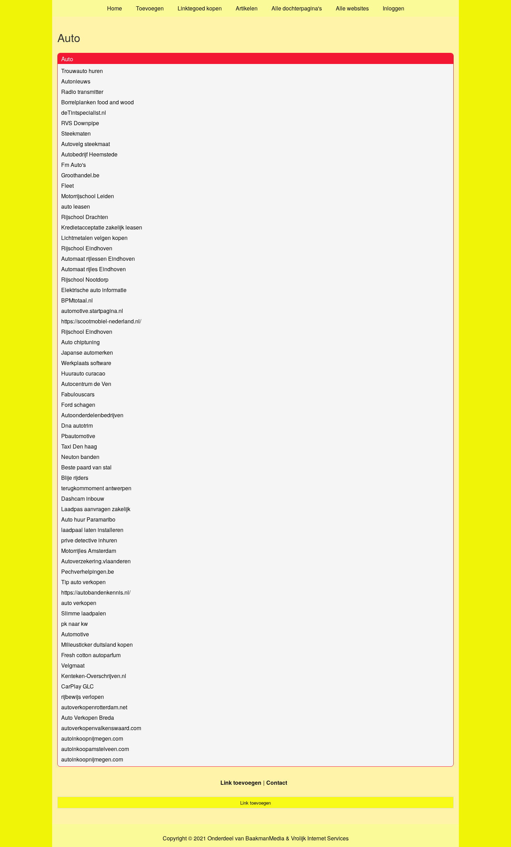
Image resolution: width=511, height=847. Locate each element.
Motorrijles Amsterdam (88, 551)
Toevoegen (150, 8)
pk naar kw (74, 624)
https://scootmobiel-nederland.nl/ (101, 321)
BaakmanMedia (264, 838)
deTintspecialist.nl (83, 112)
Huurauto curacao (83, 373)
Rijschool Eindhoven (86, 248)
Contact (276, 782)
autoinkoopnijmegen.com (92, 738)
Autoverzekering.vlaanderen (96, 561)
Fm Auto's (73, 165)
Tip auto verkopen (83, 582)
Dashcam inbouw (82, 498)
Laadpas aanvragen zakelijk (95, 509)
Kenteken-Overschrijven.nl (93, 676)
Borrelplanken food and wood (97, 102)
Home (114, 8)
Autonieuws (75, 81)
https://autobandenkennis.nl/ (95, 592)
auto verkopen (78, 603)
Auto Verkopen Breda (87, 717)
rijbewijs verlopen (82, 697)
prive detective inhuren (89, 540)
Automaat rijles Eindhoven (93, 269)
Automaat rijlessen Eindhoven (98, 259)
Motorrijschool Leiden (87, 196)
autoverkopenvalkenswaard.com (101, 728)
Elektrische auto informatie (94, 290)
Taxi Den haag (79, 446)
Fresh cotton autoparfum (91, 655)
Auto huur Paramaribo (88, 519)
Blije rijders (74, 478)
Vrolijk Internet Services (320, 838)
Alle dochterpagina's (296, 8)
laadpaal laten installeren (92, 530)
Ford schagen (78, 405)
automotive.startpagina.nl (92, 311)
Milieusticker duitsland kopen (97, 644)
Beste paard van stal (86, 467)
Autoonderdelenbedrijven (92, 415)
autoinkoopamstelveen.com (95, 749)
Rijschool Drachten (84, 217)
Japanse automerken (87, 352)
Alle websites (352, 8)
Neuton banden (80, 457)
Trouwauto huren (82, 71)
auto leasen (75, 206)
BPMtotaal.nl (77, 300)
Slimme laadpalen (83, 613)
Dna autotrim (77, 425)
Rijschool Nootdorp (84, 279)
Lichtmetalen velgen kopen (94, 238)
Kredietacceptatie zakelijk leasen (101, 227)
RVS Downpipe (80, 123)
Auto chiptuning (80, 342)
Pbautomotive (78, 436)
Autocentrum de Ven (86, 384)
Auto (67, 58)
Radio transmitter (82, 92)
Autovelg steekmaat (85, 144)
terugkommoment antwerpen (96, 488)
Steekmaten (76, 133)
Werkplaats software (86, 363)
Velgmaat (72, 665)
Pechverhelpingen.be (87, 571)
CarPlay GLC (77, 686)
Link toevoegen (240, 782)
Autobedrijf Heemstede (89, 154)
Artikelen (247, 8)
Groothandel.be (80, 175)
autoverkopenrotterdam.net (94, 707)
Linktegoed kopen (200, 8)
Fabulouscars (78, 394)
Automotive (75, 634)
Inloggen (393, 8)
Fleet (67, 185)
